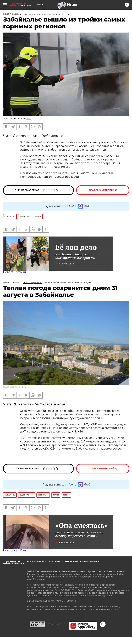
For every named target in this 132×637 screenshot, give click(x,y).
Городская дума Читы (14, 387)
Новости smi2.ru (14, 272)
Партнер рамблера (57, 624)
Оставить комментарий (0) (103, 190)
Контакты (54, 562)
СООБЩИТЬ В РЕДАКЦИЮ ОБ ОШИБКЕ (81, 562)
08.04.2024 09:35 (12, 14)
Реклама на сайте (37, 562)
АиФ (28, 118)
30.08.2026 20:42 (12, 282)
